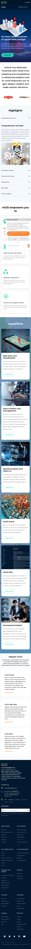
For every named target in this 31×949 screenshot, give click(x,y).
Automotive (20, 876)
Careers (18, 919)
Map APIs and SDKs (21, 829)
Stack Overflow (20, 908)
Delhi (5, 799)
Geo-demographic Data (7, 832)
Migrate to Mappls (21, 903)
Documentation (20, 898)
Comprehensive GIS (8, 118)
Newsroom (19, 921)
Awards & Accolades (21, 924)
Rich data (4, 188)
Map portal (4, 898)
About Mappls (4, 916)
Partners (19, 916)
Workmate (19, 858)
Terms (2, 942)
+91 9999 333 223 (11, 794)
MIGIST (3, 853)
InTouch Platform (21, 855)
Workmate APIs (20, 837)
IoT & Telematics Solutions (23, 853)
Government (20, 878)
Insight (3, 865)
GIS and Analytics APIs (22, 842)
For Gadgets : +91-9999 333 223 (19, 239)
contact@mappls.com (10, 788)
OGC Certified (6, 194)
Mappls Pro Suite (5, 882)
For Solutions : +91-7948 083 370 (18, 233)
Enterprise (19, 873)
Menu (28, 2)
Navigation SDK (5, 887)
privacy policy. (4, 815)
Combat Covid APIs (21, 832)
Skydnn (3, 862)
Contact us (21, 55)
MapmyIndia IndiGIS (6, 858)
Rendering (5, 182)
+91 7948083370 (11, 791)
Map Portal (4, 837)
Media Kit (19, 926)
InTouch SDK (20, 834)
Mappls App (4, 880)
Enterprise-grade (7, 170)
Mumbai (17, 799)
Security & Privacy (7, 176)
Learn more (9, 374)
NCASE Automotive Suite (7, 875)
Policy (7, 942)
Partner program (5, 919)
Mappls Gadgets (5, 885)
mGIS (3, 7)
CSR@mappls (20, 929)
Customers (3, 921)
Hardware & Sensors (21, 860)
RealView (3, 834)
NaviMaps (3, 877)
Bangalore (11, 799)
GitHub (18, 906)
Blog (2, 924)
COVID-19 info (20, 901)
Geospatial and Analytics (7, 860)
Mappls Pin (4, 839)
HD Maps (3, 842)
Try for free (7, 55)
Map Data (3, 829)
